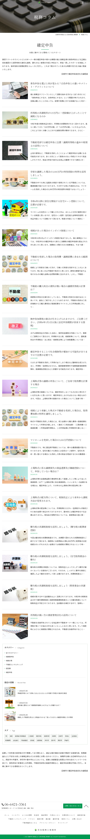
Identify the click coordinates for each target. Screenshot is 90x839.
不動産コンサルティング (14, 664)
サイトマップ (63, 823)
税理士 (67, 736)
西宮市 (60, 740)
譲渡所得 (46, 736)
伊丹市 (47, 740)
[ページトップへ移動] (86, 806)
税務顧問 (8, 740)
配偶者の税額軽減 (20, 736)
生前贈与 (74, 736)
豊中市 (53, 740)
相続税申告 (10, 657)
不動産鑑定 (24, 740)
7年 (6, 736)
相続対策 (9, 660)
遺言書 (8, 668)
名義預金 (39, 740)
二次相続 (31, 736)
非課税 (54, 736)
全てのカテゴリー (12, 653)
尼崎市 (61, 736)
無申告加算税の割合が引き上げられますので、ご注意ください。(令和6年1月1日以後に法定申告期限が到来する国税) (58, 322)
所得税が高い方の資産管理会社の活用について (53, 615)
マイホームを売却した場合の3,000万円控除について (55, 440)
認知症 (32, 740)
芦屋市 (66, 740)
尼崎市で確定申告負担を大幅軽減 (74, 74)
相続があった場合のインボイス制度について (52, 230)
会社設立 (15, 740)
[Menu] (86, 2)
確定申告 (9, 672)
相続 (11, 736)
